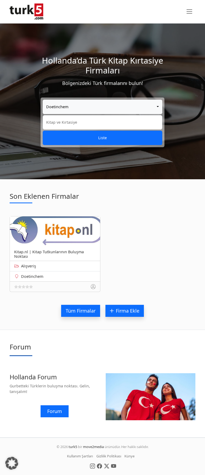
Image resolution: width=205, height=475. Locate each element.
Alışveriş (28, 265)
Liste (102, 137)
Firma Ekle (127, 310)
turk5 (73, 446)
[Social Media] (92, 465)
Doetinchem (32, 276)
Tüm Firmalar (81, 310)
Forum (54, 411)
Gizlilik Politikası (108, 456)
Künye (129, 456)
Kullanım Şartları (80, 456)
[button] (11, 463)
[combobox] (102, 107)
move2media (93, 446)
